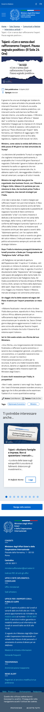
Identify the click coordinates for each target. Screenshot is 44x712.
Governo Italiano (7, 4)
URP (8, 607)
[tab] (6, 497)
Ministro (33, 404)
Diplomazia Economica (16, 404)
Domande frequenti (13, 655)
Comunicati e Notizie (31, 26)
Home (3, 26)
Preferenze (16, 708)
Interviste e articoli (12, 29)
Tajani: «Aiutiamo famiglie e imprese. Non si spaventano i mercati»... (22, 452)
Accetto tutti (33, 708)
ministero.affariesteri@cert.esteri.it (19, 568)
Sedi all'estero (10, 591)
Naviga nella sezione (22, 506)
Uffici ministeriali (12, 586)
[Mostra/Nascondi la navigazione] (3, 14)
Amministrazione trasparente (17, 667)
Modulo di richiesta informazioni (18, 650)
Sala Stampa (14, 26)
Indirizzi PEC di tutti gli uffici (16, 573)
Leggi (30, 479)
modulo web (10, 616)
